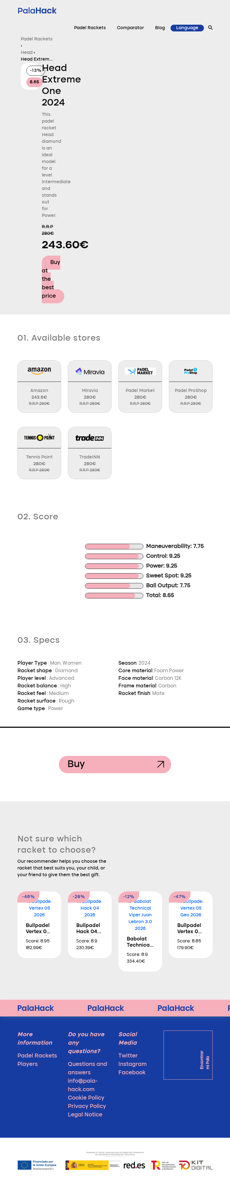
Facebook (132, 1073)
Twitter (128, 1056)
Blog (160, 28)
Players (27, 1064)
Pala (37, 10)
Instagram (132, 1064)
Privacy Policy (87, 1106)
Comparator (130, 28)
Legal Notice (85, 1115)
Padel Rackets (90, 28)
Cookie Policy (86, 1098)
